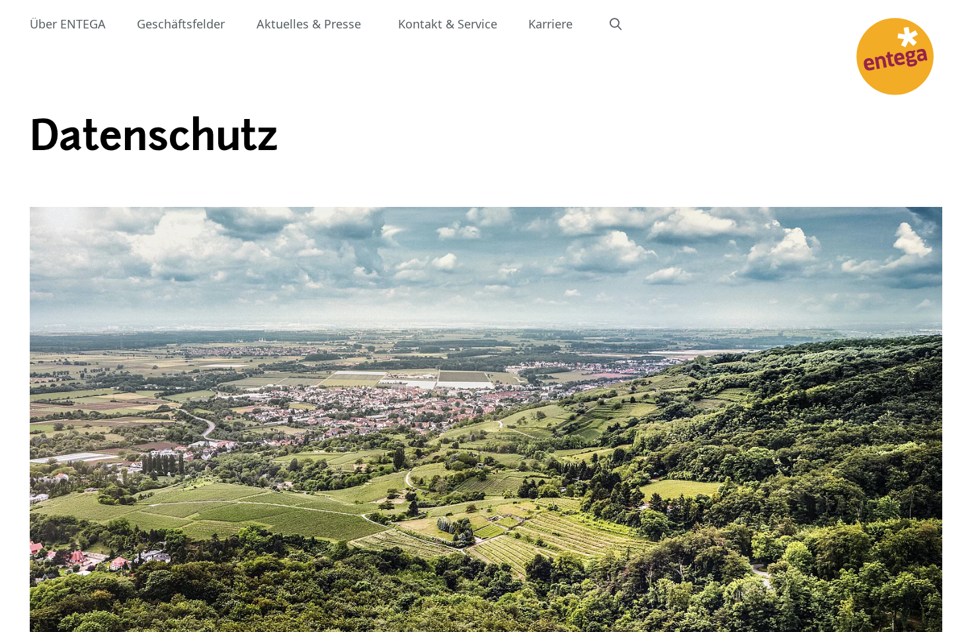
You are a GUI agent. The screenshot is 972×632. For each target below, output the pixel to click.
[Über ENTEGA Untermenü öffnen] (121, 24)
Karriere (550, 24)
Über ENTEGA (68, 24)
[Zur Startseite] (894, 56)
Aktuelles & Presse (309, 24)
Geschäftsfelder (181, 24)
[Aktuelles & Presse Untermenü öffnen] (376, 24)
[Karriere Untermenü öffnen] (587, 24)
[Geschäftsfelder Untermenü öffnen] (240, 24)
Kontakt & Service (447, 24)
